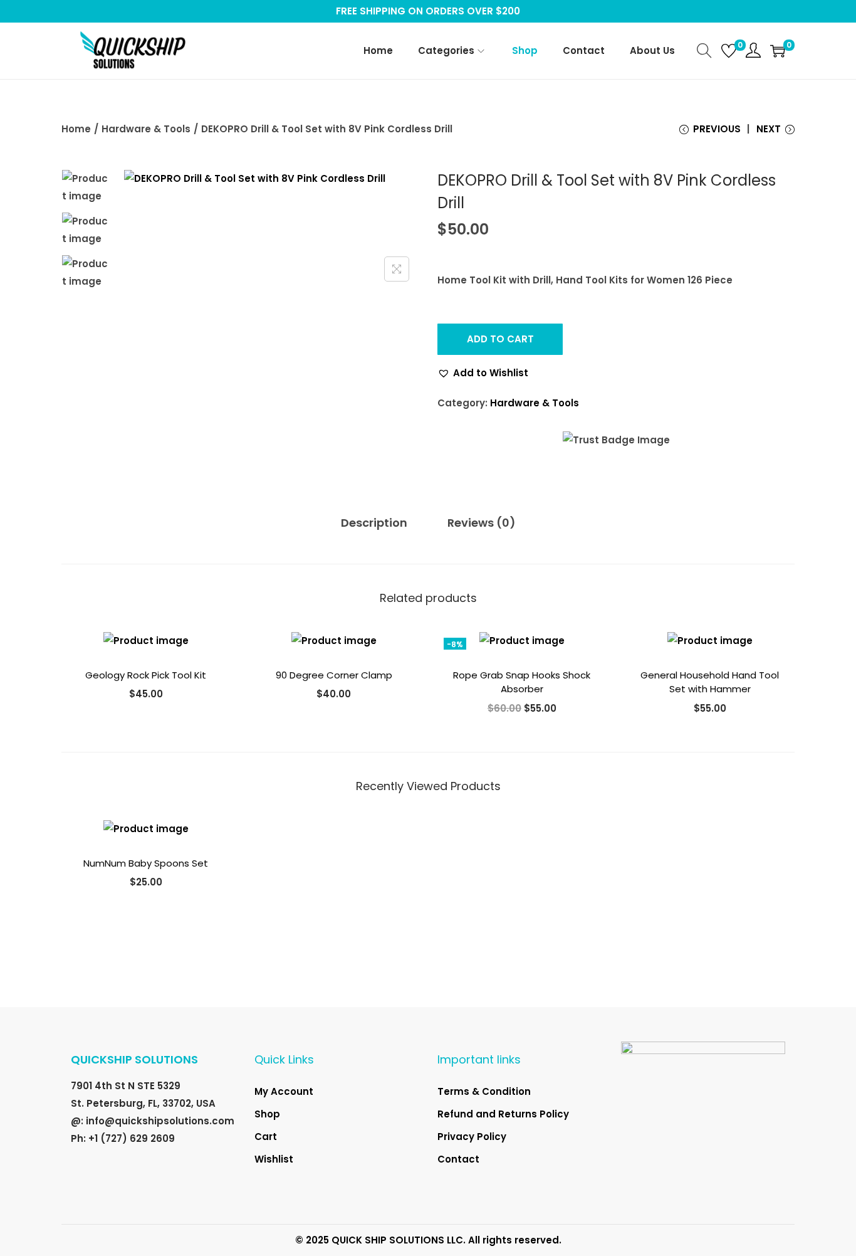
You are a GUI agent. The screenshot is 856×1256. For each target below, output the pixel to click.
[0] (728, 50)
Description (374, 522)
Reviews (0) (481, 522)
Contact (458, 1159)
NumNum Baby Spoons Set (145, 863)
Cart (265, 1136)
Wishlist (273, 1159)
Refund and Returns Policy (503, 1114)
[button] (482, 373)
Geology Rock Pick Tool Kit (145, 675)
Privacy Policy (471, 1136)
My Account (283, 1091)
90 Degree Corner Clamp (334, 675)
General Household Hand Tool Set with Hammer (709, 682)
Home (76, 128)
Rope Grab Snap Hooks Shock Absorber (521, 682)
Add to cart (500, 339)
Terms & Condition (484, 1091)
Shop (267, 1114)
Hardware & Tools (146, 128)
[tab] (374, 523)
